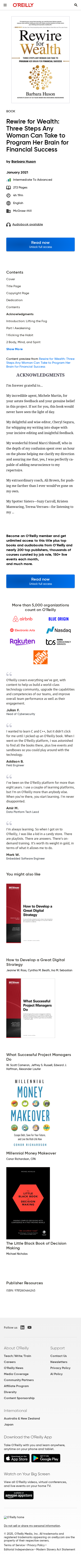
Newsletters (58, 1362)
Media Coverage (16, 1374)
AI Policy (56, 1374)
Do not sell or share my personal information (32, 1526)
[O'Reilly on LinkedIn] (22, 1327)
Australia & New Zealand (22, 1418)
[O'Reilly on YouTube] (29, 1327)
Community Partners (19, 1380)
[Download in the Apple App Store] (17, 1461)
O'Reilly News (13, 1368)
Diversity (10, 1392)
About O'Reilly (16, 1348)
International (15, 1410)
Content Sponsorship (19, 1398)
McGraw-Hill (22, 211)
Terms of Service (14, 1545)
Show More (14, 349)
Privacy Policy (60, 1368)
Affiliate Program (16, 1386)
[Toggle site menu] (5, 5)
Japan (8, 1424)
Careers (10, 1362)
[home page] (23, 5)
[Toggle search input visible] (76, 5)
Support (57, 1348)
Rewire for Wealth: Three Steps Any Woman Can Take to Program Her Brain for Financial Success (40, 362)
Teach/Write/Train (17, 1356)
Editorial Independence (19, 1549)
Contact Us (58, 1356)
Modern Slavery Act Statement (55, 1549)
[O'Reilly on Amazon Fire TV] (19, 1498)
